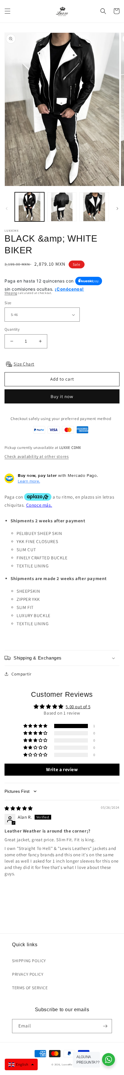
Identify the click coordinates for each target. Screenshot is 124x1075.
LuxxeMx (67, 1064)
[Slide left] (6, 208)
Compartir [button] (21, 674)
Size (8, 302)
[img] (19, 808)
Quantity (12, 329)
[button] (7, 11)
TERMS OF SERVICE (30, 987)
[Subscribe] (105, 1026)
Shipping (11, 293)
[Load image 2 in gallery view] (62, 207)
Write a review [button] (62, 769)
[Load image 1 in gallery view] (29, 207)
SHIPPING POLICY (29, 960)
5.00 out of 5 (78, 706)
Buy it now (62, 396)
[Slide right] (117, 208)
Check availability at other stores (37, 456)
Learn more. (29, 481)
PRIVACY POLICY (27, 974)
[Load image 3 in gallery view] (94, 207)
